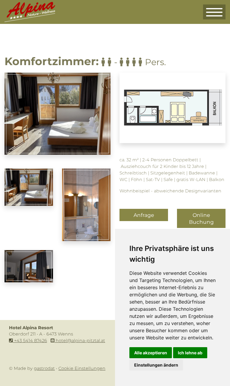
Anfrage (144, 215)
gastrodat (44, 368)
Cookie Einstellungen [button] (81, 368)
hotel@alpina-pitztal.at (80, 340)
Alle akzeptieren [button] (150, 352)
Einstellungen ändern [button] (156, 364)
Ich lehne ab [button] (190, 352)
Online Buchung (201, 218)
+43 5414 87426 (30, 340)
